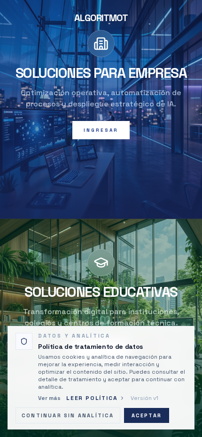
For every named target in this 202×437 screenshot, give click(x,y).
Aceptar (147, 415)
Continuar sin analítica (68, 415)
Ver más (49, 398)
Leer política (91, 398)
